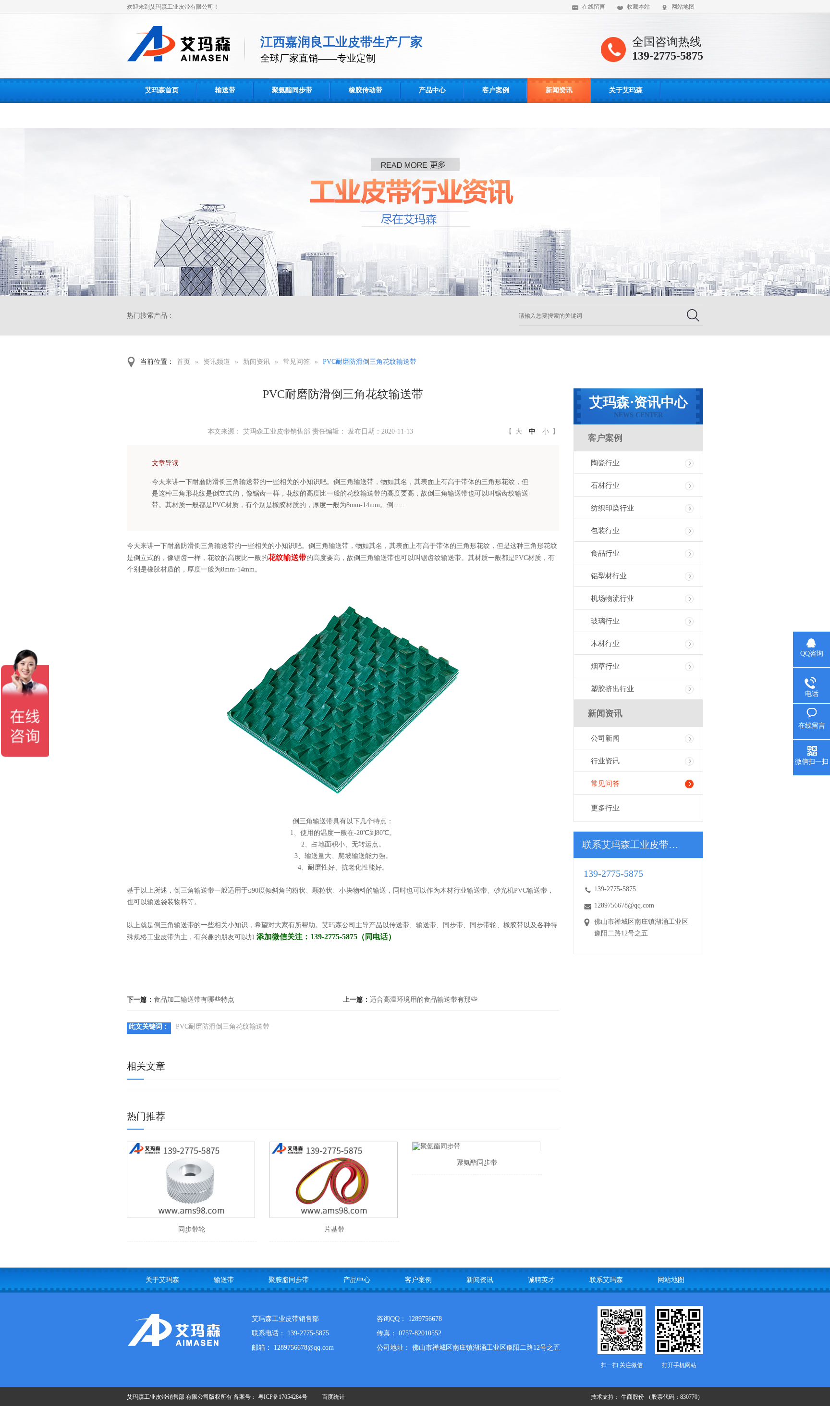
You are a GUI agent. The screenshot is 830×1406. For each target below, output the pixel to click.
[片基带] (333, 1180)
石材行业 (605, 485)
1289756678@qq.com (624, 905)
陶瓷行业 (605, 463)
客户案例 (495, 90)
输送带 (225, 90)
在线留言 (593, 6)
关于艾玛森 (626, 90)
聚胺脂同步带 (289, 1279)
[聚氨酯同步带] (476, 1146)
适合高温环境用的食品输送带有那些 (423, 999)
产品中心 (432, 90)
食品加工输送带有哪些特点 (194, 999)
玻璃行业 (605, 621)
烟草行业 (605, 666)
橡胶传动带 (365, 90)
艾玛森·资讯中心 (638, 407)
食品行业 (605, 553)
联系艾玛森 (162, 115)
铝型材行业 (609, 576)
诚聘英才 (541, 1279)
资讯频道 (216, 361)
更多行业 (605, 808)
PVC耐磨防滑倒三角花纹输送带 (369, 361)
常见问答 (296, 361)
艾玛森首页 (162, 90)
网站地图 (683, 6)
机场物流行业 (612, 598)
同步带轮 (191, 1229)
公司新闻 (605, 738)
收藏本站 (638, 6)
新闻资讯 (559, 90)
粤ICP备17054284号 (282, 1397)
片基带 (334, 1229)
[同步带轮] (191, 1180)
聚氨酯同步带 (292, 90)
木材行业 (605, 643)
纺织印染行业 (612, 508)
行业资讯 (605, 761)
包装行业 (605, 531)
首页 (183, 361)
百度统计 (333, 1397)
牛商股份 (632, 1397)
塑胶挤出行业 (612, 689)
